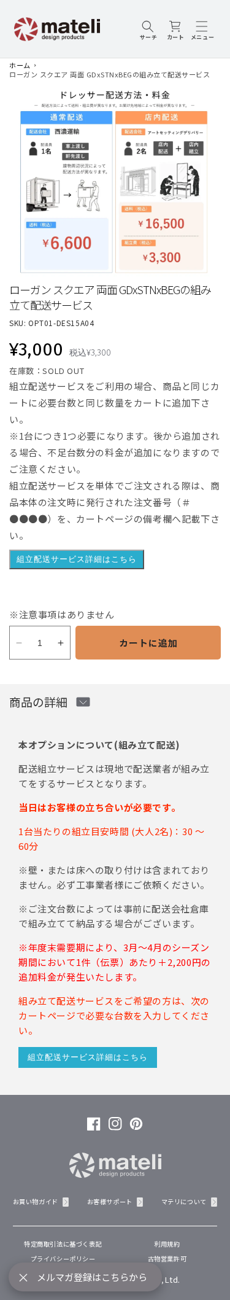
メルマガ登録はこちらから (92, 1277)
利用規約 (167, 1243)
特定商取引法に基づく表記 (63, 1243)
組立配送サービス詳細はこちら (77, 559)
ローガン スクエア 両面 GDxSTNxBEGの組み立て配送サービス (109, 74)
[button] (148, 28)
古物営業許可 (167, 1258)
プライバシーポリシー (63, 1258)
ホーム (20, 65)
